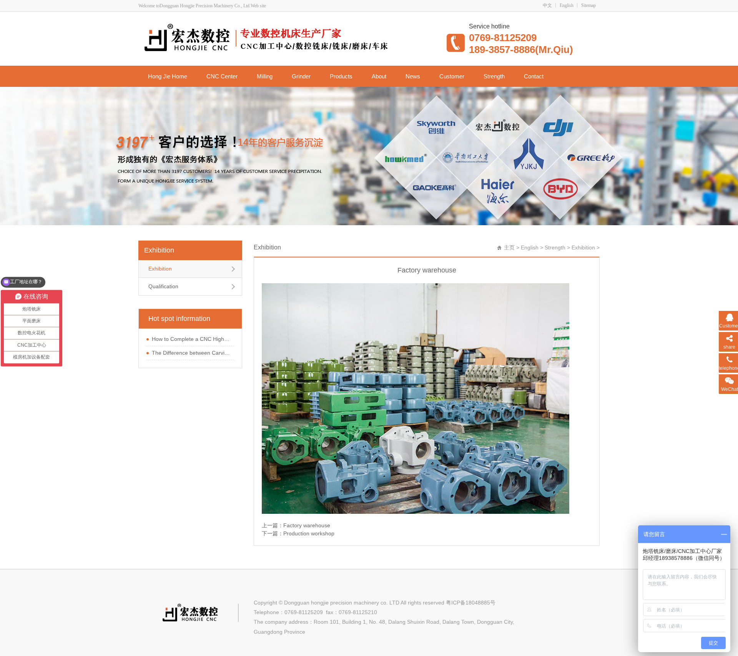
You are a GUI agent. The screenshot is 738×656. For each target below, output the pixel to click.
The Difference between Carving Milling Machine (191, 353)
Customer (451, 76)
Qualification (163, 286)
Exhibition (159, 250)
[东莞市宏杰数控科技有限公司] (287, 38)
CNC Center (222, 76)
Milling (265, 76)
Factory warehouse (306, 525)
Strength (494, 76)
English (566, 5)
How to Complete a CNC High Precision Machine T (191, 339)
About (379, 76)
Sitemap (588, 5)
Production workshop (308, 533)
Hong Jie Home (167, 76)
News (413, 76)
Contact (534, 76)
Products (341, 76)
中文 (547, 5)
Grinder (301, 76)
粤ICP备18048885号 (470, 603)
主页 (509, 247)
